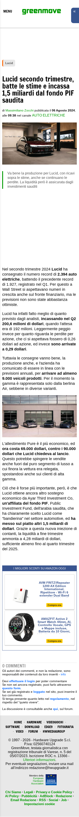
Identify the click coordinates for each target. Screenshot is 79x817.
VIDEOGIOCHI (55, 722)
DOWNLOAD (32, 726)
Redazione (64, 796)
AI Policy (12, 796)
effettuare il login (22, 681)
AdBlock (46, 796)
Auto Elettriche (48, 115)
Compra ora (54, 605)
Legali (28, 792)
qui (55, 709)
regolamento (59, 698)
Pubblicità (29, 796)
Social (53, 800)
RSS (42, 800)
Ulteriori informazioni (39, 760)
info (63, 674)
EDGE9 (48, 726)
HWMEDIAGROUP (54, 731)
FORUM (33, 731)
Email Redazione (23, 800)
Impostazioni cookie (39, 804)
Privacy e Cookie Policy (54, 792)
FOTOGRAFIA (65, 726)
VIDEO (19, 731)
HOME (18, 722)
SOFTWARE (12, 726)
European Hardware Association (37, 781)
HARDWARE (34, 722)
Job (64, 800)
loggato (39, 691)
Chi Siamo (13, 792)
